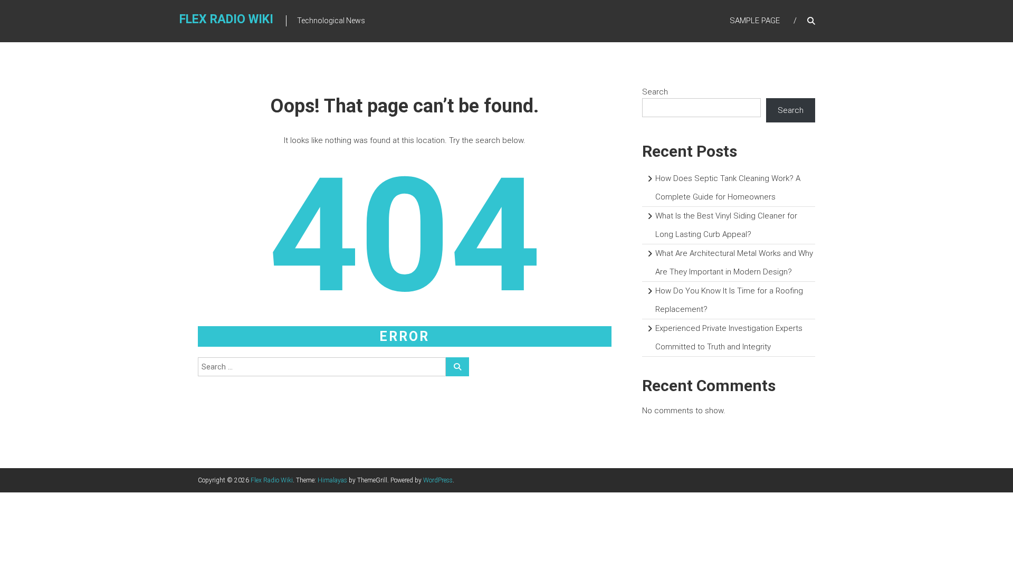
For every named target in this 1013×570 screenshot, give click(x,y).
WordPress (438, 480)
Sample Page (755, 20)
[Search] (457, 366)
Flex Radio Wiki (226, 19)
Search (655, 92)
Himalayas (332, 480)
